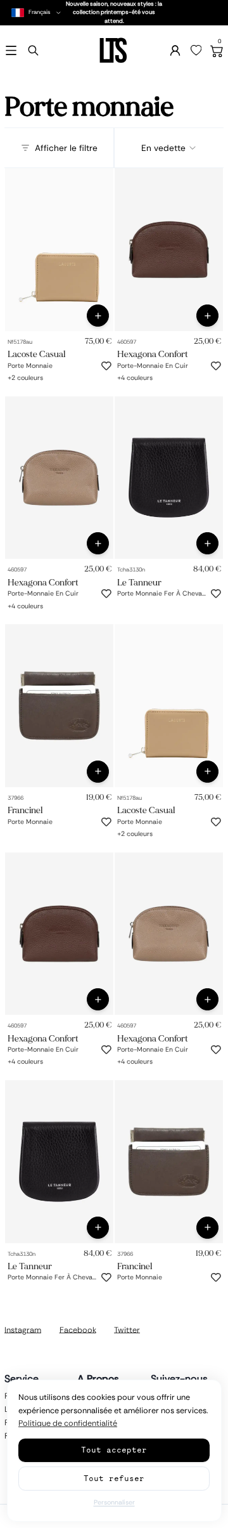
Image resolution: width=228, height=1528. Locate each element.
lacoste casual (36, 354)
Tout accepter (114, 1449)
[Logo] (114, 50)
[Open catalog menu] (11, 50)
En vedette (163, 147)
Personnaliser (114, 1502)
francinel (25, 810)
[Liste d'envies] (196, 50)
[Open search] (33, 50)
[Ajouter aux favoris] (106, 366)
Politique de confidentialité (67, 1423)
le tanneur (139, 582)
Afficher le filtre (66, 147)
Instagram (22, 1329)
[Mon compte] (175, 50)
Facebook (78, 1329)
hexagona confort (152, 354)
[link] (59, 249)
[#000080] (152, 375)
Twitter (127, 1329)
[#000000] (12, 375)
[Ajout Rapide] (98, 315)
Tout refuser (114, 1478)
